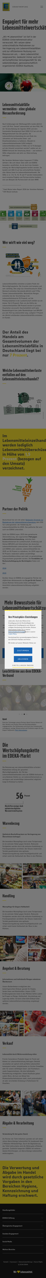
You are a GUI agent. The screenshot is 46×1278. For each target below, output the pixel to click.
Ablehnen (23, 659)
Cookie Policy (12, 634)
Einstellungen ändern (23, 665)
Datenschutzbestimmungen (16, 632)
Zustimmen (23, 650)
